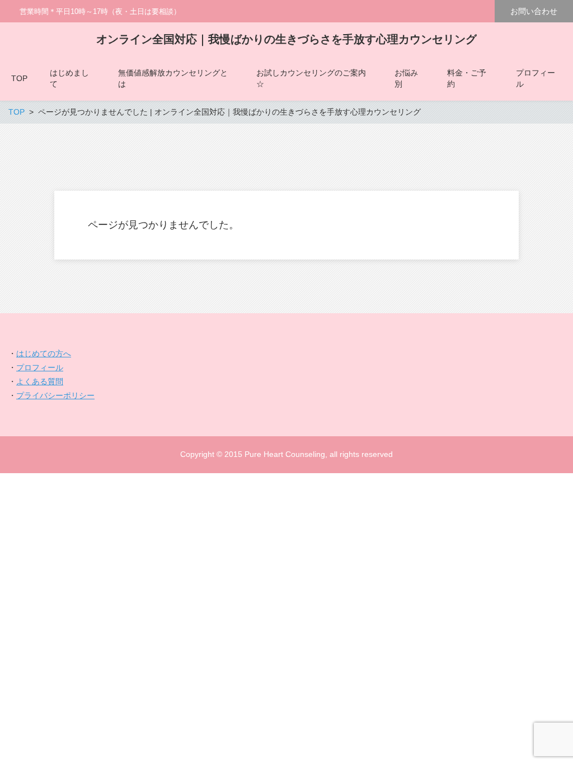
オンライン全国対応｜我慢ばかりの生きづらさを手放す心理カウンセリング (286, 39)
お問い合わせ (533, 11)
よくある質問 (39, 381)
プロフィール (39, 367)
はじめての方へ (43, 353)
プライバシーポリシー (55, 395)
